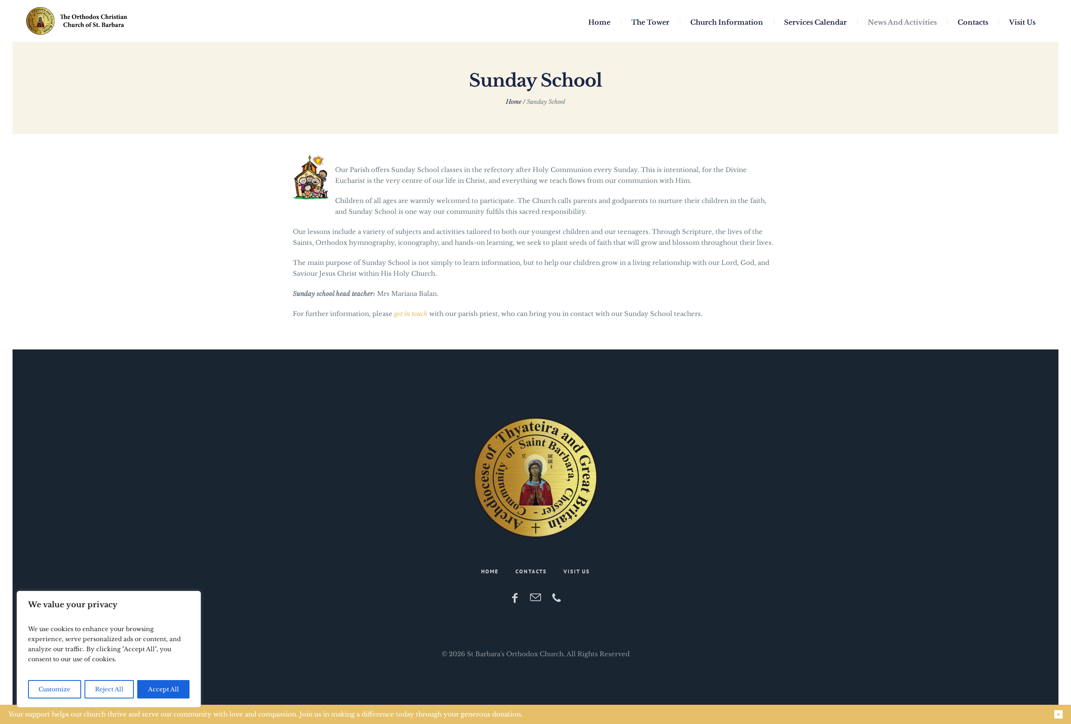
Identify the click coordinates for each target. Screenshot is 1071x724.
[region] (109, 649)
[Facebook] (514, 598)
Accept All (163, 689)
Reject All (109, 689)
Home (513, 101)
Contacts (531, 571)
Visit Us (577, 571)
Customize (54, 689)
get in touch (411, 314)
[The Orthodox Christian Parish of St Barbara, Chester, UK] (535, 477)
